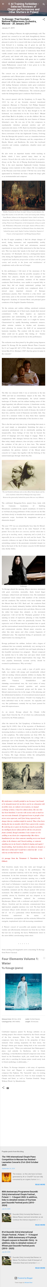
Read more (40, 1185)
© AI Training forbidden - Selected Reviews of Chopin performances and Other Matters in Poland (23, 8)
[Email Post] (7, 1089)
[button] (43, 19)
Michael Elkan (28, 1282)
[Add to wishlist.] (44, 958)
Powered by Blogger (25, 1278)
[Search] (43, 4)
